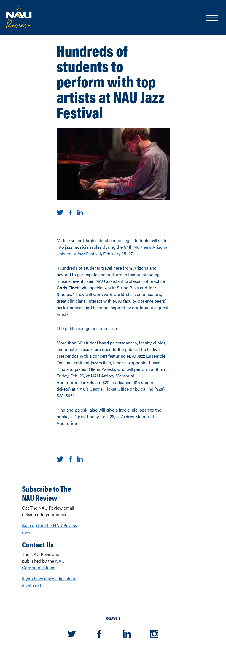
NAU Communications (43, 564)
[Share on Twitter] (60, 212)
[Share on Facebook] (70, 212)
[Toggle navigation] (212, 18)
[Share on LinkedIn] (80, 212)
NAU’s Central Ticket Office (102, 389)
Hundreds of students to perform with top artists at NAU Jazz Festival (111, 81)
